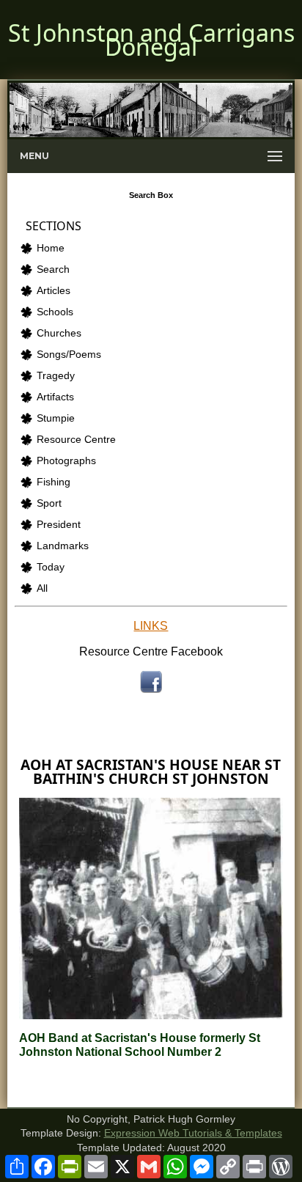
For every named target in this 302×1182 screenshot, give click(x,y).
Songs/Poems (69, 354)
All (42, 588)
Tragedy (56, 375)
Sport (49, 503)
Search (53, 269)
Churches (59, 333)
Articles (53, 290)
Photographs (66, 460)
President (59, 524)
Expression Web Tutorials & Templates (193, 1133)
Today (51, 567)
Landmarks (63, 545)
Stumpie (56, 418)
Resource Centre (76, 439)
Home (51, 248)
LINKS (150, 626)
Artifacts (55, 397)
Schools (55, 311)
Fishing (53, 482)
